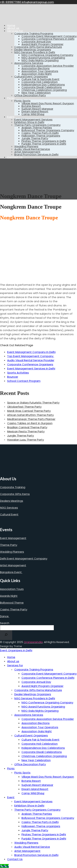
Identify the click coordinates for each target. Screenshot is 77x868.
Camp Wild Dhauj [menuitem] (32, 793)
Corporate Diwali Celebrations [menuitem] (41, 752)
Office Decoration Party (30, 95)
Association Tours (12, 589)
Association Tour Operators (39, 71)
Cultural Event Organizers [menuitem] (31, 735)
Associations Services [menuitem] (28, 715)
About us (13, 28)
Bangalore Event (11, 572)
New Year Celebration (36, 92)
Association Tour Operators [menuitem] (39, 727)
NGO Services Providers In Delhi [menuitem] (34, 698)
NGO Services (9, 507)
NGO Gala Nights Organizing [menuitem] (40, 711)
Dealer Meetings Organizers (32, 49)
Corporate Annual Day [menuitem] (36, 682)
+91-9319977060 (11, 2)
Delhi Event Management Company (23, 558)
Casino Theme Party (13, 609)
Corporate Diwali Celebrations (41, 87)
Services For (15, 31)
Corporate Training (12, 487)
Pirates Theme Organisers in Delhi (43, 141)
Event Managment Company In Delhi (31, 352)
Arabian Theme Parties (36, 127)
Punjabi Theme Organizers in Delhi (43, 144)
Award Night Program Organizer (42, 44)
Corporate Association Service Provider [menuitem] (47, 719)
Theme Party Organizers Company (37, 125)
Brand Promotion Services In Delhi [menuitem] (36, 855)
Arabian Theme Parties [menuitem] (36, 814)
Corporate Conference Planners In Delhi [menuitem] (47, 678)
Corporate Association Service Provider (47, 66)
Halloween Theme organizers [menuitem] (40, 826)
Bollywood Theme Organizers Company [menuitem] (47, 818)
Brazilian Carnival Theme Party (27, 427)
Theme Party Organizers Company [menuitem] (37, 810)
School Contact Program (23, 381)
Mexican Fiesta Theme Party (26, 431)
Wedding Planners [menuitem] (26, 843)
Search (4, 623)
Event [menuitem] (11, 797)
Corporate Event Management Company (49, 36)
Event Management (13, 538)
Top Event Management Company (30, 356)
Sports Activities (18, 372)
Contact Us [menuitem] (15, 859)
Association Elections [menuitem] (35, 723)
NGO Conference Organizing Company (47, 55)
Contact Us (15, 157)
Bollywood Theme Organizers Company (47, 130)
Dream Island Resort (34, 111)
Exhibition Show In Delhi (29, 122)
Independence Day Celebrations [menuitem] (43, 748)
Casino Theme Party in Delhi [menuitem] (40, 822)
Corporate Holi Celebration (39, 82)
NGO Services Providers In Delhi (34, 52)
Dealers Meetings (11, 501)
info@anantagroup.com (38, 2)
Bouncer (12, 377)
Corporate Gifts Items (15, 494)
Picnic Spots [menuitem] (22, 772)
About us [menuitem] (13, 661)
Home (11, 25)
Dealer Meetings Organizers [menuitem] (32, 694)
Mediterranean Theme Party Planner (31, 419)
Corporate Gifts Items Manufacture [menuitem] (38, 690)
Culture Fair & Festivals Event (40, 79)
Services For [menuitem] (15, 665)
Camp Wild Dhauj (32, 114)
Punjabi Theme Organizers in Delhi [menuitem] (43, 838)
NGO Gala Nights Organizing (40, 60)
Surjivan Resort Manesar (37, 109)
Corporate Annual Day (36, 41)
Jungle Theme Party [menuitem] (34, 830)
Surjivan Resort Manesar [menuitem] (37, 785)
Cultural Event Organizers (31, 76)
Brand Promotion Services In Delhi (36, 154)
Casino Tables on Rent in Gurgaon (29, 423)
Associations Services (28, 63)
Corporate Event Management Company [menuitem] (49, 673)
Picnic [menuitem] (11, 768)
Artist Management (27, 152)
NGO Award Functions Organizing (43, 58)
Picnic (11, 98)
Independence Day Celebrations (43, 84)
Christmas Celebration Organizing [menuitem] (44, 756)
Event (11, 117)
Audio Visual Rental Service (32, 149)
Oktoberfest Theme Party (24, 407)
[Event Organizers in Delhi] (11, 19)
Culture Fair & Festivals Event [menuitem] (40, 739)
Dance (4, 616)
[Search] (6, 635)
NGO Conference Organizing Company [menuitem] (47, 702)
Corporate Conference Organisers (30, 364)
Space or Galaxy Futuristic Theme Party (33, 402)
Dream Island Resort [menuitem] (34, 789)
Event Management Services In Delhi (31, 368)
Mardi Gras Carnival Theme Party (29, 411)
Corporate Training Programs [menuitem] (33, 669)
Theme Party (8, 545)
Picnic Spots (22, 101)
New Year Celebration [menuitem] (36, 760)
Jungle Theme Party (34, 138)
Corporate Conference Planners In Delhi (47, 39)
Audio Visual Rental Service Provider (30, 360)
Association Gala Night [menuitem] (36, 731)
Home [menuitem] (11, 657)
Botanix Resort (31, 106)
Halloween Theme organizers (40, 135)
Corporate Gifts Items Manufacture (38, 47)
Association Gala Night (36, 74)
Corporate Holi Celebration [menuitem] (39, 744)
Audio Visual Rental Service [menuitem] (32, 847)
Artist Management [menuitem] (27, 851)
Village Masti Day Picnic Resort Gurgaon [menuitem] (47, 777)
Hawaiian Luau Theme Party (25, 440)
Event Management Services (33, 119)
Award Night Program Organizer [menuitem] (42, 686)
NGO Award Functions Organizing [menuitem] (43, 706)
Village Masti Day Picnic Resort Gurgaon (47, 103)
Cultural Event (9, 514)
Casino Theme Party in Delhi (40, 133)
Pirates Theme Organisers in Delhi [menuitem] (43, 834)
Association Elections (35, 68)
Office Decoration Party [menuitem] (30, 764)
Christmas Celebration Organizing (44, 90)
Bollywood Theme (12, 602)
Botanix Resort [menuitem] (31, 781)
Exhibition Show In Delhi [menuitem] (29, 805)
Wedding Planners (26, 146)
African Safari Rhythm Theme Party (30, 415)
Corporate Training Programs (33, 33)
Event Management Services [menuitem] (33, 801)
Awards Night (9, 596)
